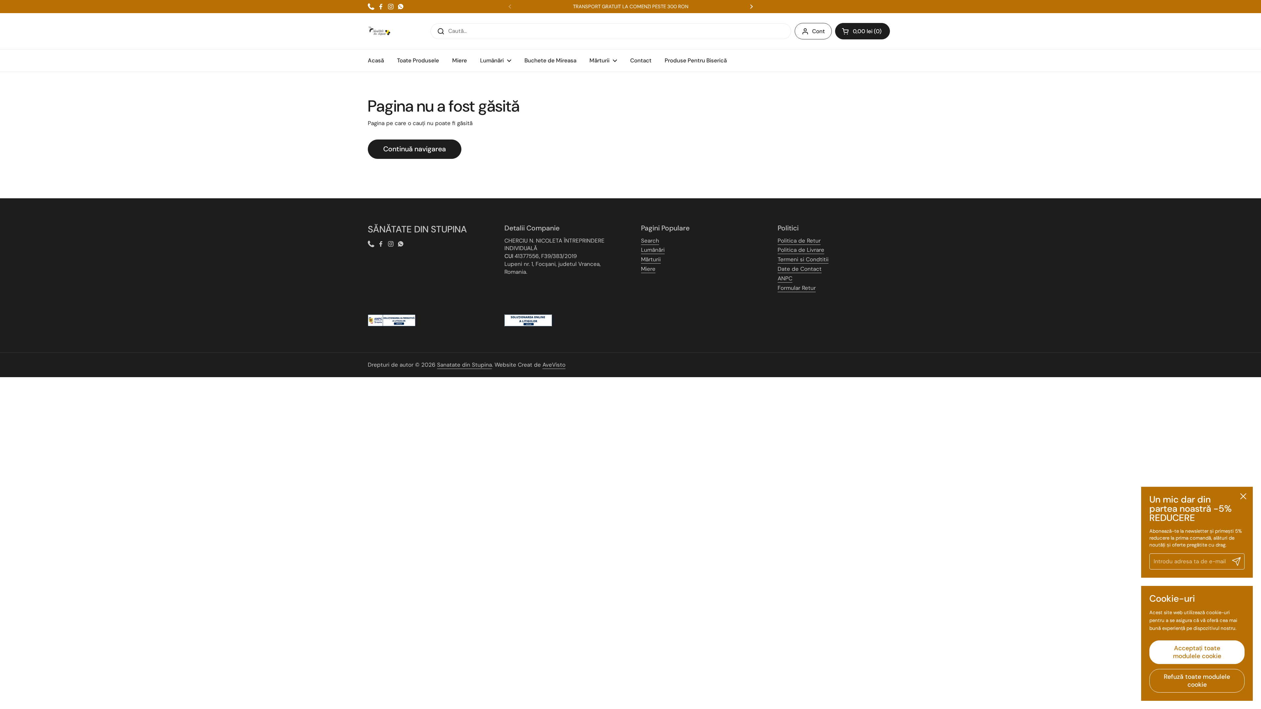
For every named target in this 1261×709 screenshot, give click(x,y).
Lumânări (653, 249)
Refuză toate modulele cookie (1197, 681)
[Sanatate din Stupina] (379, 31)
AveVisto (553, 364)
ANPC (785, 278)
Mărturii (651, 259)
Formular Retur (797, 287)
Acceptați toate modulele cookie (1197, 652)
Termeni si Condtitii (803, 259)
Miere (648, 268)
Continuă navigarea (414, 149)
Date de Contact (800, 268)
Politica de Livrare (801, 249)
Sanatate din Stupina (464, 364)
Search (650, 240)
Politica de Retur (799, 240)
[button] (862, 31)
